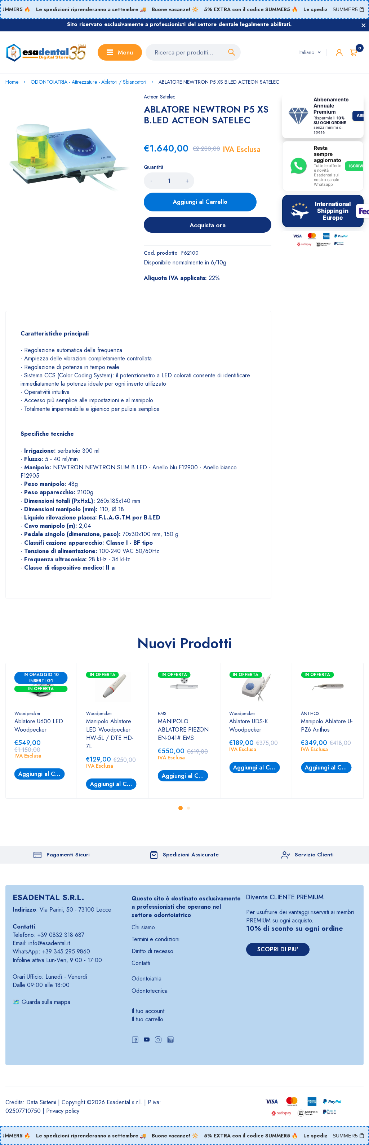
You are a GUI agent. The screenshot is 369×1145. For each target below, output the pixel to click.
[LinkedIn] (170, 1040)
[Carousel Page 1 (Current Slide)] (180, 808)
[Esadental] (46, 52)
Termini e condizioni (155, 939)
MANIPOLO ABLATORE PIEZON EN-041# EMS (183, 729)
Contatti (141, 963)
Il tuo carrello (147, 1019)
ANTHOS (310, 713)
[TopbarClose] (363, 25)
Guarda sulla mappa (46, 1002)
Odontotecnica (150, 991)
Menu (125, 52)
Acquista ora (208, 225)
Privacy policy (62, 1111)
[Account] (339, 52)
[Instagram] (158, 1040)
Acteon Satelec (159, 96)
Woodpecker (27, 713)
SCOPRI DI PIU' (277, 949)
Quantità (154, 167)
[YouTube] (147, 1040)
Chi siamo (143, 927)
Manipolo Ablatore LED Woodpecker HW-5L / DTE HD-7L (110, 733)
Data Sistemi (41, 1102)
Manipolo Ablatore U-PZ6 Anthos (327, 725)
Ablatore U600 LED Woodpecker (38, 725)
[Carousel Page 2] (188, 808)
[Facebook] (135, 1040)
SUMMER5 (345, 9)
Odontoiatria (146, 978)
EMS (162, 713)
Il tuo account (148, 1011)
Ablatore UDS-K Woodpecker (248, 725)
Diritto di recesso (152, 951)
